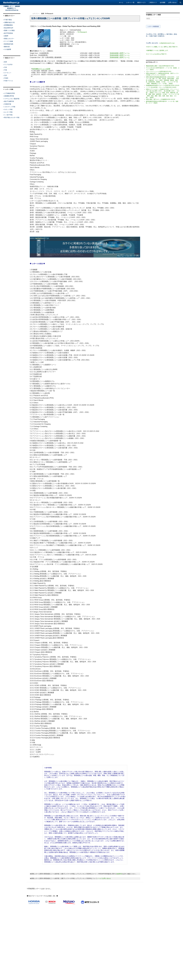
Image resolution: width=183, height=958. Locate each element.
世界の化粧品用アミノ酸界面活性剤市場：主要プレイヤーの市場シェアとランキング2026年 (162, 74)
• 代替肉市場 (7, 104)
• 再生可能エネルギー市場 (11, 117)
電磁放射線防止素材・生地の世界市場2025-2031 (160, 66)
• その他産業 (7, 49)
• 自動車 (5, 36)
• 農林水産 (6, 46)
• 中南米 (5, 78)
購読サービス (141, 2)
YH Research (49, 13)
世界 (42, 13)
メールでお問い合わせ (104, 878)
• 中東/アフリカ (8, 81)
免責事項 (119, 874)
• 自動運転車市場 (8, 96)
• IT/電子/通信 (7, 19)
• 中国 (5, 70)
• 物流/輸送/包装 (8, 44)
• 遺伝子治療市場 (8, 101)
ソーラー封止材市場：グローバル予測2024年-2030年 (161, 87)
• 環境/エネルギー (8, 38)
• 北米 (5, 75)
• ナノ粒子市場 (7, 115)
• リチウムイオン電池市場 (11, 98)
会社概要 (162, 2)
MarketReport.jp (11, 2)
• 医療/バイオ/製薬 (9, 30)
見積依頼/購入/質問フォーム (120, 53)
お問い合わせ (172, 2)
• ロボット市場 (7, 109)
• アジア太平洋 (7, 64)
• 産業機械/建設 (8, 25)
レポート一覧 (130, 2)
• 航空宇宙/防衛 (8, 33)
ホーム (121, 2)
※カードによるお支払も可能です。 (157, 54)
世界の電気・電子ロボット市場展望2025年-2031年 (160, 99)
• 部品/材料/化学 (8, 28)
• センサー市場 (7, 112)
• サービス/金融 (8, 41)
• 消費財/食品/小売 (9, 22)
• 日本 (5, 67)
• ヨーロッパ (7, 73)
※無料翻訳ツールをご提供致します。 (157, 50)
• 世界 (5, 62)
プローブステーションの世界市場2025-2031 (158, 71)
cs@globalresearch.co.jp (166, 43)
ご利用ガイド (153, 2)
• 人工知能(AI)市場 (9, 93)
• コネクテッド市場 (9, 107)
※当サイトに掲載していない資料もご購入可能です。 (162, 47)
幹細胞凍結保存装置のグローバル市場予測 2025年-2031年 (162, 85)
